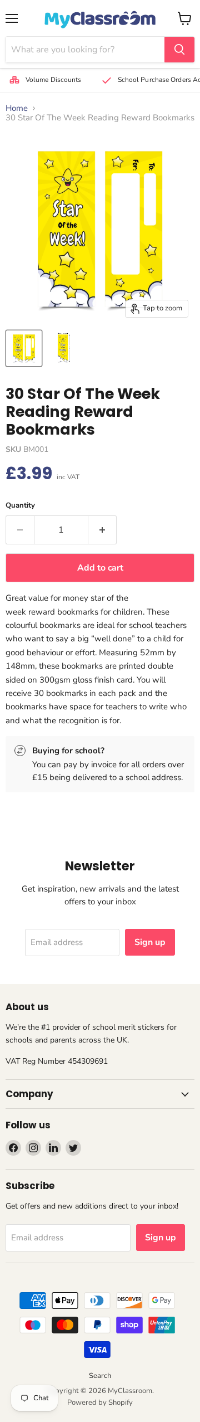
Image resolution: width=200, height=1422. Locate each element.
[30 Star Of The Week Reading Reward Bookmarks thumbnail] (24, 348)
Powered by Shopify (100, 1402)
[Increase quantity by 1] (102, 529)
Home (17, 108)
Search (100, 1376)
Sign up (150, 942)
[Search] (179, 49)
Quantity (20, 505)
